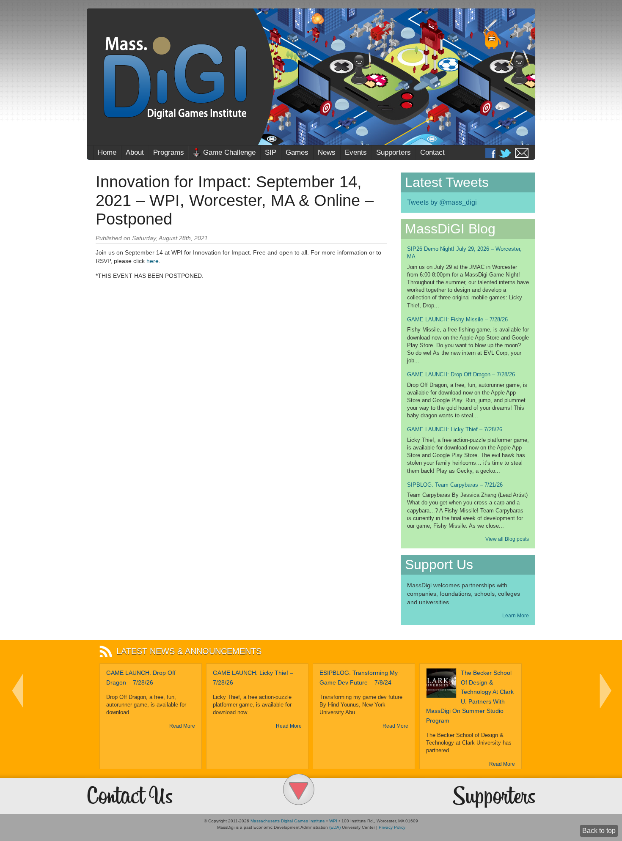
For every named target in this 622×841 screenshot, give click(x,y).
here (152, 261)
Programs (168, 152)
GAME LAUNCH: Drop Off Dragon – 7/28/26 (461, 374)
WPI (333, 821)
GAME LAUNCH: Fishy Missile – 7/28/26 (457, 319)
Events (356, 152)
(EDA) (335, 827)
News (327, 152)
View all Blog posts (507, 539)
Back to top (599, 830)
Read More (182, 726)
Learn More (515, 616)
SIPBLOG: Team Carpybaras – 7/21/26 (455, 485)
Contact (432, 152)
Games (297, 152)
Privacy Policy (392, 827)
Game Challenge (229, 152)
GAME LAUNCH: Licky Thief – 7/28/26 (454, 429)
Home (107, 152)
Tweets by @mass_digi (442, 202)
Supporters (393, 152)
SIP (270, 152)
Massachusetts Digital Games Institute (287, 821)
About (135, 152)
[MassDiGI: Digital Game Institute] (311, 76)
